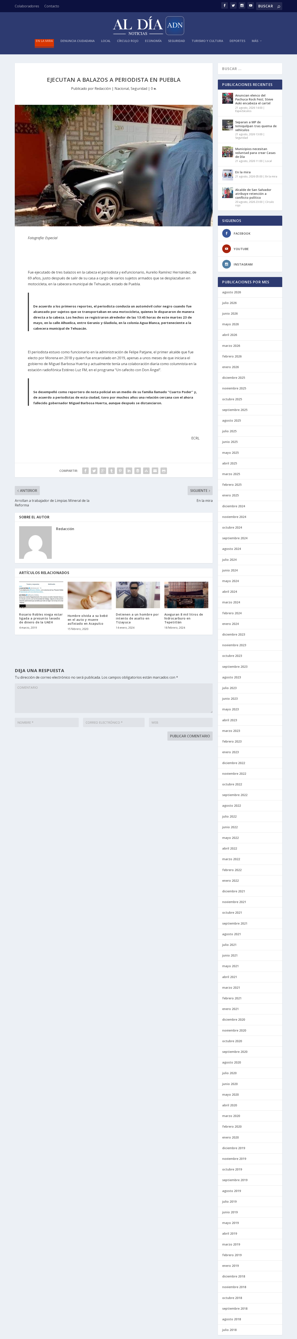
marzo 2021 (231, 987)
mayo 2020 (230, 1094)
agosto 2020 (231, 1062)
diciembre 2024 (233, 506)
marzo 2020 (231, 1116)
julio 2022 (229, 816)
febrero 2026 (232, 356)
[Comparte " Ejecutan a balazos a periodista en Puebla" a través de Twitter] (94, 470)
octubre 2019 (232, 1169)
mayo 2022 (230, 838)
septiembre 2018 (234, 1308)
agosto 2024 (231, 549)
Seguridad (176, 41)
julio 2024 (229, 560)
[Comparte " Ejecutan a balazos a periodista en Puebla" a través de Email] (155, 470)
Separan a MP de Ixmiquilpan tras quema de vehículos (256, 126)
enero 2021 (230, 1009)
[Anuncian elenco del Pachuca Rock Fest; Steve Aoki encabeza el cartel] (227, 98)
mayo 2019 (230, 1223)
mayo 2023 (230, 709)
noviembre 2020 (234, 1030)
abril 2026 (229, 335)
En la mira (44, 41)
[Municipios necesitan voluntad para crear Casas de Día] (227, 151)
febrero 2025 (232, 485)
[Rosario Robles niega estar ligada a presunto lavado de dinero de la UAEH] (41, 595)
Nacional (122, 88)
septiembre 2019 (234, 1180)
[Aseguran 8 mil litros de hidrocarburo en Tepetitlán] (186, 595)
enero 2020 (230, 1137)
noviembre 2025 (234, 388)
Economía (153, 41)
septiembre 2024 (234, 538)
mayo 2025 (230, 453)
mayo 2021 (230, 966)
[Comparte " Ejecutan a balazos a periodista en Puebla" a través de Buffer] (137, 470)
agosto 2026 (231, 292)
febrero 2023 (232, 741)
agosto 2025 (231, 420)
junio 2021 (230, 955)
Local (105, 41)
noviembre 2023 (234, 645)
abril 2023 (229, 720)
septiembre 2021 (234, 923)
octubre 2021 (232, 912)
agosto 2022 (231, 805)
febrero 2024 (232, 613)
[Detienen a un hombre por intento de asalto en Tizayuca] (138, 595)
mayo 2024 (230, 581)
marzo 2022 (231, 859)
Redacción (103, 88)
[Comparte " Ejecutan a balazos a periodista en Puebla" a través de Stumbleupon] (146, 470)
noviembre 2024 (234, 517)
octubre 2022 (232, 784)
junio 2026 (230, 313)
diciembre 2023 (233, 634)
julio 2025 (229, 431)
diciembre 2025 (233, 378)
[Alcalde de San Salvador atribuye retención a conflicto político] (227, 192)
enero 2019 (230, 1266)
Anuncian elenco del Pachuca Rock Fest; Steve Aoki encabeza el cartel (254, 99)
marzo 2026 (231, 346)
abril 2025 (229, 463)
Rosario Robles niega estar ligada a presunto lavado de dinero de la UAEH (41, 618)
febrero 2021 (232, 998)
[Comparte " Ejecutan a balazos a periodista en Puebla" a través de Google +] (102, 470)
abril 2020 (229, 1105)
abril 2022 (229, 848)
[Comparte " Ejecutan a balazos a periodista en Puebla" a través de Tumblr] (111, 470)
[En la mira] (227, 175)
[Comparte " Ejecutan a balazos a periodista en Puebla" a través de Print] (163, 470)
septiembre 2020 (234, 1052)
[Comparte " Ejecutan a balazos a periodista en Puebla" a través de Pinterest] (120, 470)
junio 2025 (230, 442)
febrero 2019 (232, 1255)
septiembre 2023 (234, 666)
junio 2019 (230, 1212)
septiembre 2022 (234, 795)
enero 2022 (230, 880)
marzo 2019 (231, 1244)
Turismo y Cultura (207, 41)
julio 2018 (229, 1330)
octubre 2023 (232, 656)
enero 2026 (230, 367)
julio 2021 (229, 945)
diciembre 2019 (233, 1148)
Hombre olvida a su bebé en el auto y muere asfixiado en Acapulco (88, 620)
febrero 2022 (232, 870)
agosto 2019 (231, 1191)
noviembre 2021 (234, 902)
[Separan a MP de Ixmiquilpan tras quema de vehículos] (227, 125)
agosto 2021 (231, 934)
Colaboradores (27, 6)
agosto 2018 (231, 1319)
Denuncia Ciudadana (77, 41)
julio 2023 (229, 688)
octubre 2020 (232, 1041)
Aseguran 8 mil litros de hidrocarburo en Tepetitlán (183, 618)
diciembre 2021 (233, 891)
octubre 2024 (232, 527)
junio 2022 (230, 827)
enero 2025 (230, 495)
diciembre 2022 (233, 763)
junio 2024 (230, 570)
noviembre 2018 (234, 1287)
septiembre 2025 (234, 410)
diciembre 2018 (233, 1276)
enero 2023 (230, 752)
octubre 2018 (232, 1298)
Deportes (237, 41)
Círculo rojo (127, 41)
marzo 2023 (231, 731)
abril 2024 (229, 591)
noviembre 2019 (234, 1159)
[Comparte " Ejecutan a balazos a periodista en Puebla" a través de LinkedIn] (129, 470)
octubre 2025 (232, 399)
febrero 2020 (232, 1126)
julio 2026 (229, 303)
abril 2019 (229, 1233)
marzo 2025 (231, 474)
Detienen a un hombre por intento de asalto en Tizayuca (137, 618)
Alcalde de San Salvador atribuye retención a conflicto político (253, 194)
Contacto (51, 6)
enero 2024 (230, 624)
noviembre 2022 (234, 773)
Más (255, 41)
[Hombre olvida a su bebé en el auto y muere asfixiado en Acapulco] (90, 595)
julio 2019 (229, 1201)
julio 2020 (229, 1073)
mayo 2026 (230, 324)
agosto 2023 (231, 677)
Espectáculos (243, 111)
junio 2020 (230, 1084)
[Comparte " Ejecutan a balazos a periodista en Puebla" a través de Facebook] (85, 470)
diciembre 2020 (233, 1019)
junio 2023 (230, 698)
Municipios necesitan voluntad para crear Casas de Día (255, 153)
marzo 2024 (231, 602)
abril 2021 (229, 977)
